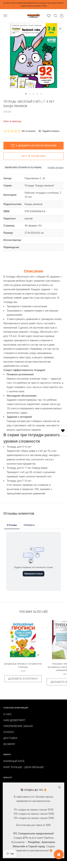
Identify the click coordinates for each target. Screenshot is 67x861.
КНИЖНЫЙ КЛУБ (14, 761)
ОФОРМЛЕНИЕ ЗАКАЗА (18, 726)
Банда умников (33, 204)
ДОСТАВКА (10, 738)
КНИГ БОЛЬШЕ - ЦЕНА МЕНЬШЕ (23, 767)
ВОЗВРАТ (9, 744)
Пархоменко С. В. (35, 178)
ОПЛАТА (8, 732)
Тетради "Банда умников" (39, 185)
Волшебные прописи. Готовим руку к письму (23, 665)
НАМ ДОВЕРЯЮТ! (14, 720)
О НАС (7, 714)
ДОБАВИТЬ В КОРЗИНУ (23, 678)
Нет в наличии (33, 156)
